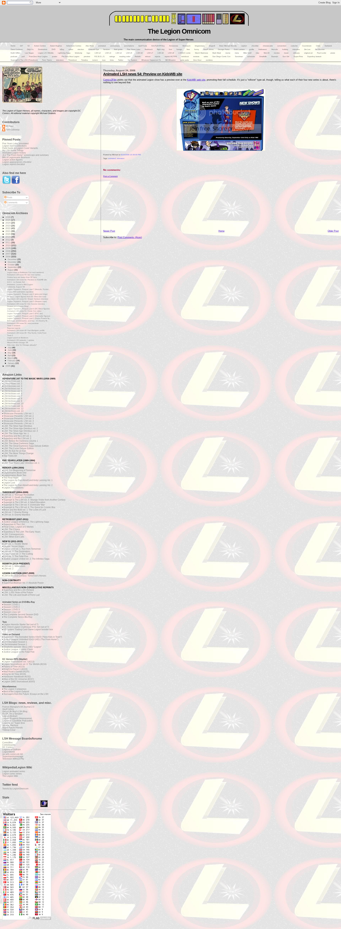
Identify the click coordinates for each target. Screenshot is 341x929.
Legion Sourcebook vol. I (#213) (19, 661)
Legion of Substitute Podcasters (17, 720)
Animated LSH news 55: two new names (23, 275)
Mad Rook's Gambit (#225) (16, 671)
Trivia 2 (10, 335)
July (10, 347)
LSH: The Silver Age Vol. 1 (16, 433)
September (13, 267)
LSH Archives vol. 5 (13, 391)
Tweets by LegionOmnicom (15, 788)
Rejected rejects (13, 328)
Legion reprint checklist (13, 164)
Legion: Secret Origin (14, 546)
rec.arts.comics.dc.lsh (12, 754)
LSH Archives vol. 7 (13, 396)
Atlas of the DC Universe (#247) (18, 679)
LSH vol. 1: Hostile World (16, 544)
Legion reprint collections (14, 146)
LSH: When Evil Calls (14, 537)
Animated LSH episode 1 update (20, 340)
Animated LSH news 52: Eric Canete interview (26, 304)
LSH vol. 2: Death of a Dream (18, 497)
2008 (8, 251)
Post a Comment (110, 176)
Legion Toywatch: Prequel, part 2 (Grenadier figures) (28, 316)
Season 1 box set (12, 612)
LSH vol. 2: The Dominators (17, 551)
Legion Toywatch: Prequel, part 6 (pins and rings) (27, 294)
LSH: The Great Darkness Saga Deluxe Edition (26, 446)
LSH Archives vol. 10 (13, 403)
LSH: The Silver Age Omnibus (18, 426)
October (11, 265)
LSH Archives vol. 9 (13, 401)
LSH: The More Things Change (19, 453)
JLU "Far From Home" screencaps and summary (25, 155)
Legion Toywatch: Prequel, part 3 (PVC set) (25, 313)
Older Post (333, 231)
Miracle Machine (10, 725)
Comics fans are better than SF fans (22, 277)
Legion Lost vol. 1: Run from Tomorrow (22, 549)
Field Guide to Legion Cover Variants (20, 148)
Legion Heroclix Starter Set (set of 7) (21, 624)
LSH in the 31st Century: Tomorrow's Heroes (25, 576)
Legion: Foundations (13, 487)
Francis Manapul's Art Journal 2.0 (18, 707)
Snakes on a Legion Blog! (18, 306)
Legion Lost (9, 482)
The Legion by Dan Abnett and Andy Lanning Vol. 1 (28, 480)
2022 (8, 228)
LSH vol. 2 (8, 568)
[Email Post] (103, 162)
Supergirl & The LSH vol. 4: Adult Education (24, 502)
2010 (8, 245)
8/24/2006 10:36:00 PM (131, 155)
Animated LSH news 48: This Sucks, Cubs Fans (26, 333)
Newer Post (109, 231)
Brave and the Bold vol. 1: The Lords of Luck (25, 510)
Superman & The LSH (14, 524)
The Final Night (11, 478)
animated (112, 158)
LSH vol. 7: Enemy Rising (16, 512)
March (11, 358)
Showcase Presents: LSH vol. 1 (19, 413)
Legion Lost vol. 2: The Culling (18, 554)
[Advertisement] (209, 202)
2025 (8, 220)
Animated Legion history (14, 153)
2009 (8, 248)
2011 (8, 242)
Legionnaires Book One (15, 473)
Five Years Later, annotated (15, 143)
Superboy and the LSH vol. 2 (17, 438)
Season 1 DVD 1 (12, 604)
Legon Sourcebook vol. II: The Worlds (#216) (25, 664)
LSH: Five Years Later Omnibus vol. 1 (21, 463)
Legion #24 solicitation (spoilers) (20, 292)
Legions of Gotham (11, 749)
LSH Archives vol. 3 (13, 386)
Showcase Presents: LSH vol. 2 (19, 416)
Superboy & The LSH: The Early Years (22, 532)
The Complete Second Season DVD (21, 614)
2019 (8, 237)
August (11, 270)
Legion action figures (12, 159)
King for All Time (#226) (15, 674)
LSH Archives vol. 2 (13, 383)
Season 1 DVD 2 (12, 607)
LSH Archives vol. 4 (13, 388)
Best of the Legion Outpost (16, 691)
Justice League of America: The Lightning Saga (26, 522)
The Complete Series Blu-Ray (18, 617)
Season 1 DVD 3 (12, 609)
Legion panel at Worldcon (17, 338)
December (12, 259)
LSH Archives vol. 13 (13, 411)
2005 (8, 366)
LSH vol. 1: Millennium (14, 566)
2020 (8, 234)
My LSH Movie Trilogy (12, 150)
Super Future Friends (12, 727)
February (12, 360)
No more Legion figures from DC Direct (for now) (26, 297)
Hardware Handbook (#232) (17, 676)
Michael (9, 126)
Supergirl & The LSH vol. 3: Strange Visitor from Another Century (34, 500)
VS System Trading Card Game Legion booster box (28, 629)
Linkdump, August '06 (16, 287)
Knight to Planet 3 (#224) (16, 669)
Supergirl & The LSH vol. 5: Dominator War (24, 505)
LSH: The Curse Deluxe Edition (19, 448)
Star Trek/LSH (10, 456)
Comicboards (8, 745)
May (10, 353)
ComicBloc (7, 742)
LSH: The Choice (12, 529)
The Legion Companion (15, 689)
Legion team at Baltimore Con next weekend (25, 272)
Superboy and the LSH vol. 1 (17, 436)
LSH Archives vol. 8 (13, 398)
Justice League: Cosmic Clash (18, 649)
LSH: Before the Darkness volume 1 (21, 441)
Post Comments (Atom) (130, 237)
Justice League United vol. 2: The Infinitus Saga (26, 559)
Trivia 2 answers (13, 326)
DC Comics (7, 747)
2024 (8, 223)
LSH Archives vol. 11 (13, 406)
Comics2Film (110, 79)
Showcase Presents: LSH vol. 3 (19, 418)
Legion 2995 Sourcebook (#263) (19, 681)
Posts (9, 197)
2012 (8, 240)
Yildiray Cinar (8, 730)
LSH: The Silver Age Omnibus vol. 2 (21, 428)
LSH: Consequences (14, 534)
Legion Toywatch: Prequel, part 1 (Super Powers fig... (29, 318)
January (11, 363)
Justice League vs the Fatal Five (19, 652)
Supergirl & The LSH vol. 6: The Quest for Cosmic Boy (29, 507)
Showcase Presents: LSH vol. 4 (19, 421)
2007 (8, 254)
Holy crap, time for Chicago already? (22, 345)
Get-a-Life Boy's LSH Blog (14, 711)
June (10, 350)
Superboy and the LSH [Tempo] (19, 590)
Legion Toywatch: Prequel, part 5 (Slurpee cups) (27, 301)
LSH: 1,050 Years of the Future (18, 592)
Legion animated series (13, 771)
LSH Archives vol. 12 (13, 408)
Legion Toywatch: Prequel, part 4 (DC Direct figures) (28, 309)
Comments (11, 202)
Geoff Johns (8, 709)
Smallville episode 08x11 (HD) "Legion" (23, 647)
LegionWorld (8, 752)
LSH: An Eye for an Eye (15, 451)
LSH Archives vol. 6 (13, 393)
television (121, 158)
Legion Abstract (9, 716)
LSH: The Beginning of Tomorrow (20, 470)
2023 (8, 225)
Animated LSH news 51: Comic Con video (24, 311)
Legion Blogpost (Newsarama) (17, 718)
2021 (8, 231)
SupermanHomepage (12, 756)
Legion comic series (12, 773)
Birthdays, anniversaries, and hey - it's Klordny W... (27, 321)
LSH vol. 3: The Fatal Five (16, 556)
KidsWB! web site (196, 79)
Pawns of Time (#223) (14, 666)
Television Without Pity (13, 759)
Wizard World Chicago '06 (17, 342)
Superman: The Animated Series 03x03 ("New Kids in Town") (33, 637)
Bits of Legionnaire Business (16, 157)
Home (221, 231)
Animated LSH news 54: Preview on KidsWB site (142, 74)
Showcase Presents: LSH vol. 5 (19, 423)
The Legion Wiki (10, 776)
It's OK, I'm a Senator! (12, 714)
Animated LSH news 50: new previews (23, 323)
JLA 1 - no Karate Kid (16, 282)
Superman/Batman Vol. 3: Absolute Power (24, 583)
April (10, 355)
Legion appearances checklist (16, 162)
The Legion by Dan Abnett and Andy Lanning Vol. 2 (28, 485)
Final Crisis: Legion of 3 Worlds (19, 527)
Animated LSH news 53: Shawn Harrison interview (27, 299)
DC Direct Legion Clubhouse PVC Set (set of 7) (26, 627)
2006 (8, 256)
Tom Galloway (13, 129)
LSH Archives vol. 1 (13, 381)
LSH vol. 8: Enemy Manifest (17, 515)
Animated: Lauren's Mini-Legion (20, 284)
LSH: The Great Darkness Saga (19, 443)
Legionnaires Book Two (15, 475)
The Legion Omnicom (179, 31)
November (12, 262)
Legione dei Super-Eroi (13, 723)
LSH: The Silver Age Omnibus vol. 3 (21, 431)
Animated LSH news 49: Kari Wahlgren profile (26, 330)
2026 (8, 217)
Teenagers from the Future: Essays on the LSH (26, 694)
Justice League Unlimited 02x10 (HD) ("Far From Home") (31, 639)
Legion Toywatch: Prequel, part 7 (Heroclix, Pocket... (28, 289)
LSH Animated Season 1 (15, 642)
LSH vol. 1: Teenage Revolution (19, 495)
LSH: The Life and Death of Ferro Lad (22, 595)
